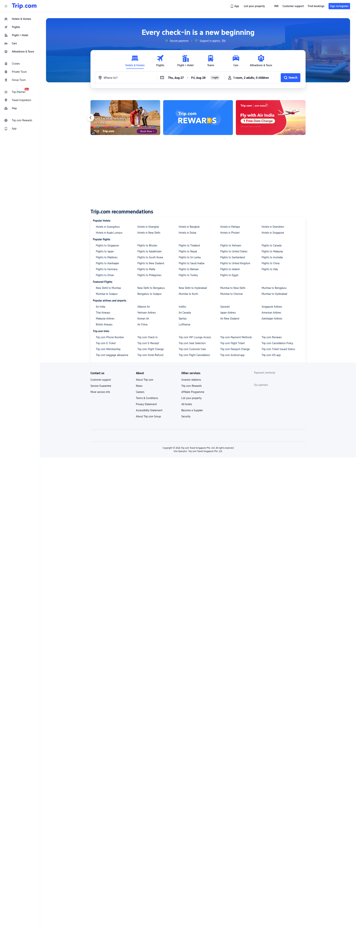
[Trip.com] (24, 6)
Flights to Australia (272, 257)
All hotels (186, 404)
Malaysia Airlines (105, 318)
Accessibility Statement (149, 410)
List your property (191, 398)
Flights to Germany (107, 269)
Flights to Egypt (229, 275)
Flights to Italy (270, 269)
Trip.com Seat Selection (192, 343)
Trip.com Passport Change (235, 349)
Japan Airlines (228, 312)
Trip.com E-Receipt (148, 343)
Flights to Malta (146, 269)
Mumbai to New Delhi (232, 287)
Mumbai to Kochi (188, 293)
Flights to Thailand (189, 245)
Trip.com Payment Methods (236, 337)
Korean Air (143, 318)
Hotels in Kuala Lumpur (109, 232)
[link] (235, 6)
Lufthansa (184, 324)
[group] (177, 41)
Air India (100, 306)
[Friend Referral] (125, 117)
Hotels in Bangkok (189, 226)
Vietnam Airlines (146, 312)
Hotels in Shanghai (148, 226)
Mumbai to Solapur (107, 293)
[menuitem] (20, 19)
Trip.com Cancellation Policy (277, 343)
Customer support (100, 379)
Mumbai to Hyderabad (274, 293)
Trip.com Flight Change (150, 349)
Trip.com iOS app (271, 355)
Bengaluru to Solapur (149, 293)
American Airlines (271, 312)
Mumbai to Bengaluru (274, 287)
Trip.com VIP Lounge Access (195, 337)
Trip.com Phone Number (110, 337)
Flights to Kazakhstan (149, 251)
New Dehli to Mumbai (108, 287)
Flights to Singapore (107, 245)
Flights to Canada (271, 245)
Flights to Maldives (106, 257)
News (139, 385)
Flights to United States (233, 251)
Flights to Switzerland (232, 257)
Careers (140, 391)
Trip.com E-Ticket (106, 343)
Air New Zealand (229, 318)
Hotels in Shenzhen (273, 226)
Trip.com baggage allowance (112, 355)
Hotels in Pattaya (230, 226)
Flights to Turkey (188, 275)
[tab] (135, 61)
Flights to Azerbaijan (107, 263)
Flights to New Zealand (150, 263)
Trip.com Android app (232, 355)
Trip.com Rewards (191, 385)
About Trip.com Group (148, 416)
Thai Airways (103, 312)
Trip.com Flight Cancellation (194, 355)
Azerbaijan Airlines (272, 318)
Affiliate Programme (192, 391)
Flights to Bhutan (147, 245)
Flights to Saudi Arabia (191, 263)
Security (185, 416)
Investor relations (191, 379)
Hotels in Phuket (230, 232)
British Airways (104, 324)
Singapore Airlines (272, 306)
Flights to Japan (105, 251)
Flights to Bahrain (189, 269)
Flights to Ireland (230, 269)
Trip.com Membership (108, 349)
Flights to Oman (105, 275)
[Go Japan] (271, 117)
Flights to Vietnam (230, 245)
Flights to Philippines (149, 275)
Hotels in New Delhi (148, 232)
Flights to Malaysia (272, 251)
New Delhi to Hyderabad (193, 287)
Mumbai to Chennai (231, 293)
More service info (100, 391)
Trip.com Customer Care (192, 349)
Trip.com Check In (147, 337)
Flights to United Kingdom (235, 263)
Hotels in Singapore (273, 232)
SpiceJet (225, 306)
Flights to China (270, 263)
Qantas (183, 318)
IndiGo (182, 306)
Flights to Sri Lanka (190, 257)
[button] (6, 6)
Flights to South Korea (150, 257)
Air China (142, 324)
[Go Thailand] (198, 117)
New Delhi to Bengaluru (151, 287)
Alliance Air (143, 306)
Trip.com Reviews (272, 337)
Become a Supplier (192, 410)
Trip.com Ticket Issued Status (278, 349)
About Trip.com (144, 379)
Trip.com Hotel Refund (150, 355)
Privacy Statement (146, 404)
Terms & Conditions (147, 398)
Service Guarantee (100, 385)
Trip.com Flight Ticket (232, 343)
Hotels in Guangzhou (108, 226)
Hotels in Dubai (187, 232)
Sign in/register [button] (339, 6)
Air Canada (185, 312)
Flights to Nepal (188, 251)
